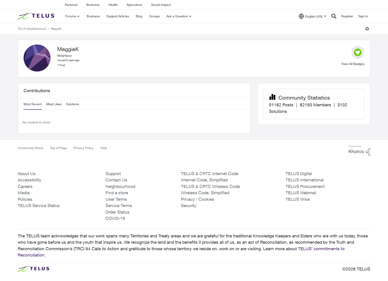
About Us (27, 173)
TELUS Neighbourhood (32, 28)
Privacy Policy (84, 148)
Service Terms (119, 205)
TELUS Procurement (305, 186)
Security (188, 205)
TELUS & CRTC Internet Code (209, 173)
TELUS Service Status (39, 205)
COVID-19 (115, 218)
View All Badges (352, 64)
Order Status (118, 212)
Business (92, 5)
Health (113, 5)
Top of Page (58, 148)
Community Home (30, 148)
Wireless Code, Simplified (205, 192)
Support (113, 173)
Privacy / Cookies (197, 199)
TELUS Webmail (301, 192)
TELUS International (305, 179)
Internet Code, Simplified (204, 179)
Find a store (117, 192)
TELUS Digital (299, 173)
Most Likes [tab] (54, 104)
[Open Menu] (367, 29)
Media (23, 192)
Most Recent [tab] (33, 104)
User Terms (116, 199)
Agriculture (134, 5)
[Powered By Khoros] (359, 150)
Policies (25, 199)
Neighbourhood (120, 186)
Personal (71, 5)
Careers (25, 186)
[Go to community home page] (37, 16)
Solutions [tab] (72, 104)
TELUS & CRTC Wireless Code (210, 186)
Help (103, 148)
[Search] (334, 16)
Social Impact (161, 5)
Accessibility (29, 179)
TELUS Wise (298, 199)
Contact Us (116, 179)
